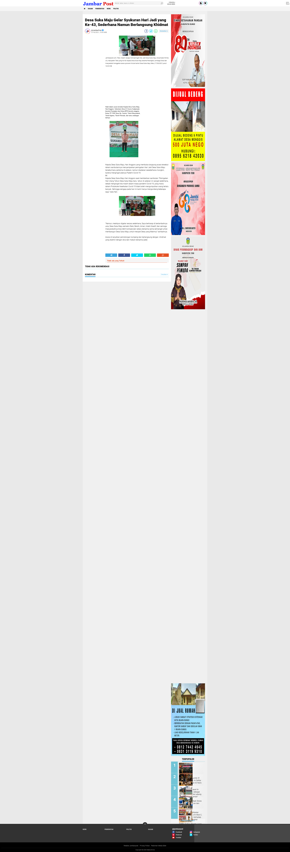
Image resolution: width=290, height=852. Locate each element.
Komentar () (164, 31)
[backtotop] (145, 824)
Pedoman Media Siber (158, 846)
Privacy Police (145, 846)
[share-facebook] (146, 31)
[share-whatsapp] (156, 31)
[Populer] (205, 3)
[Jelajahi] (287, 3)
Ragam (90, 9)
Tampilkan (164, 274)
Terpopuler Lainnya (188, 821)
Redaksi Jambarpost (131, 846)
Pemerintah (99, 9)
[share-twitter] (151, 31)
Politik (116, 9)
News (109, 9)
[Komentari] (163, 255)
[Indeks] (201, 3)
